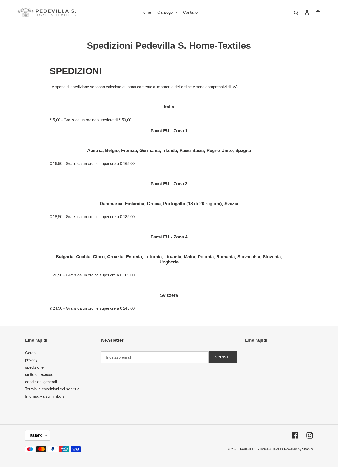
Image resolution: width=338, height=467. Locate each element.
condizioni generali (41, 382)
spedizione (34, 367)
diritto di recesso (39, 374)
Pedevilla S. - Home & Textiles (261, 449)
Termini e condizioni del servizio (52, 389)
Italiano (36, 435)
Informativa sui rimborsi (45, 396)
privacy (31, 360)
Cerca (30, 352)
